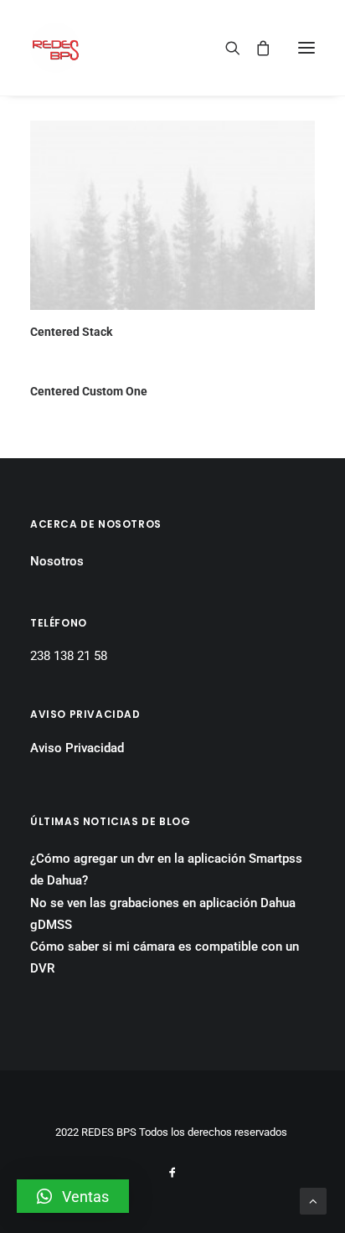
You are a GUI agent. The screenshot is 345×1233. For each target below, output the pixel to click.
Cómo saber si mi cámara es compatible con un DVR (164, 957)
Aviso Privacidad (77, 748)
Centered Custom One (88, 391)
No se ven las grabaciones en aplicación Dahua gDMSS (163, 913)
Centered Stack (71, 331)
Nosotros (57, 561)
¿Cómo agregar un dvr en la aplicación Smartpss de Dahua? (166, 869)
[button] (73, 1196)
